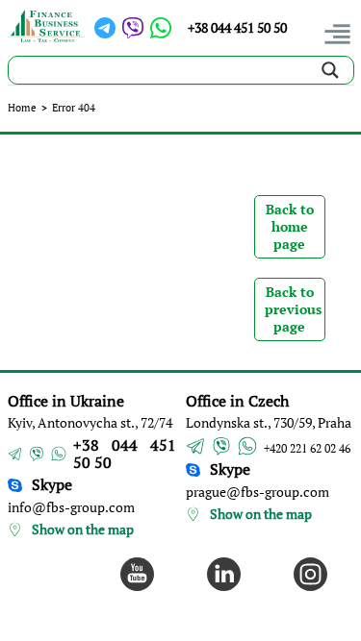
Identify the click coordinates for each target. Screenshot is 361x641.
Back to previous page (293, 309)
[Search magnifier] (330, 70)
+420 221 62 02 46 (307, 448)
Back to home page (290, 226)
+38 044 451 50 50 (237, 27)
